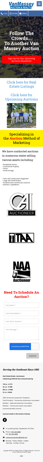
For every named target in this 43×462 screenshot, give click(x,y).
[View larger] (21, 204)
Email (24, 13)
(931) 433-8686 (16, 432)
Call (5, 13)
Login (21, 456)
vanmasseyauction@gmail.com (16, 437)
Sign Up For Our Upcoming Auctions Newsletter (21, 59)
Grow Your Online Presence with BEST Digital (26, 451)
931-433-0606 (13, 434)
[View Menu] (39, 3)
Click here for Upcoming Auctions (21, 97)
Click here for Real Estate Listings (21, 84)
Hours (15, 13)
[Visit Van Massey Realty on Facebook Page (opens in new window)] (5, 420)
